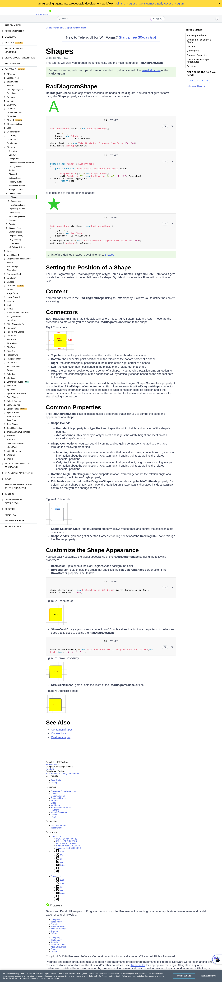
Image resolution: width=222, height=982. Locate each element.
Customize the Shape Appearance (92, 550)
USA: (66, 839)
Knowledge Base (14, 521)
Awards (54, 924)
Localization (14, 243)
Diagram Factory (16, 236)
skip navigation (42, 14)
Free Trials (56, 780)
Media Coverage (58, 929)
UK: (66, 841)
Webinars (55, 805)
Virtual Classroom (59, 812)
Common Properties (73, 407)
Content (57, 291)
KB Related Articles (17, 247)
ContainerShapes (18, 205)
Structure (13, 155)
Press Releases (58, 926)
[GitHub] (57, 869)
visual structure (151, 70)
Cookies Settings (208, 976)
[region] (111, 976)
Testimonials (56, 828)
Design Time (14, 159)
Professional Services (61, 807)
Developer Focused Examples (21, 162)
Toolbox (12, 170)
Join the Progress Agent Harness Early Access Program (149, 3)
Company (55, 919)
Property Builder (15, 182)
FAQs (53, 817)
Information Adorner (17, 186)
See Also (58, 722)
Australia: (68, 848)
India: (67, 843)
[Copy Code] (171, 126)
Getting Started (15, 166)
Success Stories (58, 825)
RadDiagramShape (71, 86)
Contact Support (198, 81)
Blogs (53, 803)
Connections (59, 733)
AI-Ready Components (68, 774)
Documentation (58, 796)
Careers (54, 931)
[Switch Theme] (217, 19)
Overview (13, 151)
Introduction (13, 25)
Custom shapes (15, 232)
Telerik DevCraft (53, 764)
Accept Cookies (184, 976)
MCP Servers (52, 774)
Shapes (14, 197)
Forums (54, 801)
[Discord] (57, 872)
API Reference (13, 526)
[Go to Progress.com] (54, 906)
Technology (56, 922)
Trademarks (138, 965)
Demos (54, 794)
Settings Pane (15, 178)
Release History (58, 798)
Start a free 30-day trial (137, 37)
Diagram (59, 28)
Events (54, 814)
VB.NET (114, 120)
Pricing (54, 783)
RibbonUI (13, 174)
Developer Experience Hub (63, 791)
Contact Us (56, 836)
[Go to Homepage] (50, 14)
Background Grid (16, 189)
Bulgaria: (68, 846)
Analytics (10, 515)
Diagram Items (71, 28)
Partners (55, 810)
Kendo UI (50, 769)
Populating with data (17, 209)
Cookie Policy (121, 976)
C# (105, 120)
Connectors (62, 312)
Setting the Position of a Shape (88, 267)
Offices (54, 933)
